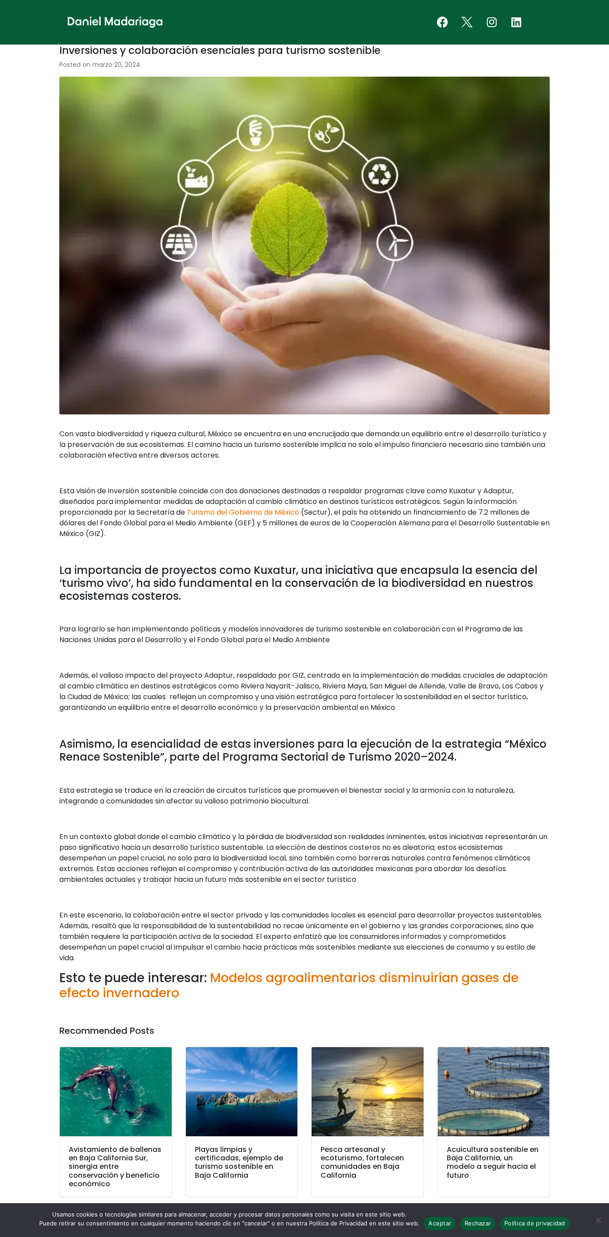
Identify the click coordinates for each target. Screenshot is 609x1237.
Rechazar (478, 1223)
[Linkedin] (516, 22)
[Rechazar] (597, 1220)
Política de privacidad (534, 1223)
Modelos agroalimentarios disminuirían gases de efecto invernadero (288, 985)
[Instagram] (492, 22)
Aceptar (439, 1223)
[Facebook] (443, 22)
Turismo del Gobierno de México (243, 512)
